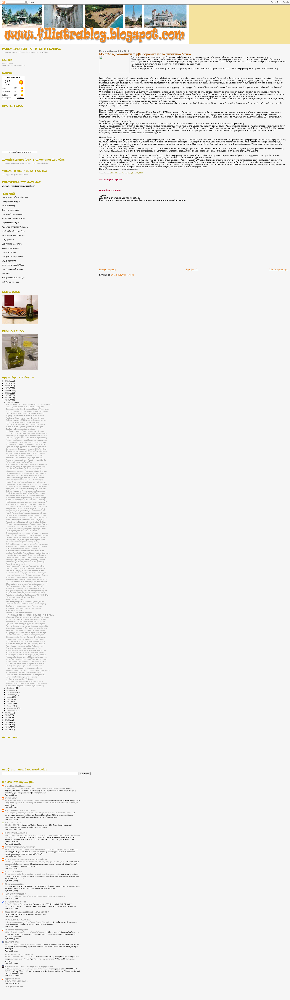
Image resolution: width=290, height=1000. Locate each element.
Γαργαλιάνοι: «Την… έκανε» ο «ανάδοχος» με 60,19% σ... (27, 526)
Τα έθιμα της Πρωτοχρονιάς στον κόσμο (20, 429)
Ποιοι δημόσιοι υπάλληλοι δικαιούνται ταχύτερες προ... (25, 635)
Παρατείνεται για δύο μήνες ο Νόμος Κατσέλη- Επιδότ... (26, 522)
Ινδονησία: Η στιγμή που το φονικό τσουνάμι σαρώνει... (26, 644)
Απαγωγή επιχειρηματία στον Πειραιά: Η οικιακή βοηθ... (26, 460)
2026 (7, 381)
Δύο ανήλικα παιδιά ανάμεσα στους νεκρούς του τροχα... (26, 498)
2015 (7, 717)
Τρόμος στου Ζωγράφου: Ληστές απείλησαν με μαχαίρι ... (27, 619)
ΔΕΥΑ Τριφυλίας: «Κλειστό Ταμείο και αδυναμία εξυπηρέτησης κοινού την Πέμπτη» (35, 849)
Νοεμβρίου (10, 688)
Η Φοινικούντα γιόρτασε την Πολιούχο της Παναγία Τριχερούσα (28, 922)
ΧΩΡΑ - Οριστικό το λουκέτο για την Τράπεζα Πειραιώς (25, 932)
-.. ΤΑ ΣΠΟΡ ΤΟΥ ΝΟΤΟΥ (15, 894)
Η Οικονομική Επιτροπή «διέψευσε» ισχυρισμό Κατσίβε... (27, 529)
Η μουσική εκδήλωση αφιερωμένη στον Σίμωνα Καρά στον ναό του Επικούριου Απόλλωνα (38, 813)
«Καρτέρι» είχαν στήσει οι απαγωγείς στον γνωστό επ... (26, 560)
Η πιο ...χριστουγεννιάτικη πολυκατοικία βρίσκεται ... (25, 668)
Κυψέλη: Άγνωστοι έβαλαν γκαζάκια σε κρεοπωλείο (25, 416)
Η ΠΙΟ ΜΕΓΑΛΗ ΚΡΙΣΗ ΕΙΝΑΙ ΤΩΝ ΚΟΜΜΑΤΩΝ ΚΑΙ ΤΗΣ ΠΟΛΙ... (30, 615)
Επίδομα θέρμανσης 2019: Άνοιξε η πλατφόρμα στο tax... (26, 420)
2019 (7, 398)
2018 (7, 400)
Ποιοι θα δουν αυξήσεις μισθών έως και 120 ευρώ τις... (26, 566)
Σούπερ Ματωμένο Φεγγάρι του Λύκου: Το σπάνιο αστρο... (27, 544)
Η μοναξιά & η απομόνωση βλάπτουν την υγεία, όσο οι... (26, 555)
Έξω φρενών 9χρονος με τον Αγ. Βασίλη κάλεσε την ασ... (27, 591)
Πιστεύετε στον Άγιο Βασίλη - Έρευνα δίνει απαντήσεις (26, 604)
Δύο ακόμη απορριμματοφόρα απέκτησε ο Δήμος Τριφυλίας (27, 524)
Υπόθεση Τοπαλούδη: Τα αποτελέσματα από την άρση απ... (28, 553)
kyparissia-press (12, 979)
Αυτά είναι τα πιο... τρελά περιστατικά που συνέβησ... (25, 427)
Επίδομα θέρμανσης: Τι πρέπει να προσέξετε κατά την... (26, 491)
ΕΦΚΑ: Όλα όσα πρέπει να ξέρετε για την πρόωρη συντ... (27, 582)
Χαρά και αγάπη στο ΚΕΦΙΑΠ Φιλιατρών (20, 679)
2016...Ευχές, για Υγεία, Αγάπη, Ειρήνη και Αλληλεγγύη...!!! (26, 969)
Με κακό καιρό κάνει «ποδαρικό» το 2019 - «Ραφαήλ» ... (26, 453)
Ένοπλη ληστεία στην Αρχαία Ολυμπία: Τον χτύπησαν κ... (27, 451)
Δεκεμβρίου (10, 402)
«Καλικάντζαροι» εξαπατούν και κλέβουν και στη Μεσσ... (26, 659)
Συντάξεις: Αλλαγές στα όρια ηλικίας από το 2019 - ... (25, 648)
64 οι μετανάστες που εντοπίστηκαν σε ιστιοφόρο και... (26, 675)
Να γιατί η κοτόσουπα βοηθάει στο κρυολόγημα (23, 542)
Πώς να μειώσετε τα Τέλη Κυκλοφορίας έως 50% (24, 469)
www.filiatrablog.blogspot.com (18, 786)
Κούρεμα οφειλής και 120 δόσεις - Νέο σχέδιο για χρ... (25, 652)
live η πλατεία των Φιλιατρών (13, 65)
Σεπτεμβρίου (11, 692)
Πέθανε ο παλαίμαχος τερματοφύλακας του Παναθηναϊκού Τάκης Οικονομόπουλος (35, 896)
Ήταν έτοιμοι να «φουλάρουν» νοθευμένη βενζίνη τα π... (26, 672)
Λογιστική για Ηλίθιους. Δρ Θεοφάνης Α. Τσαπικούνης (24, 800)
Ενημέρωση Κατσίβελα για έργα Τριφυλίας (21, 677)
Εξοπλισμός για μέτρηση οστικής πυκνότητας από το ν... (26, 584)
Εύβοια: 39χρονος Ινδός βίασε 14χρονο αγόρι (22, 422)
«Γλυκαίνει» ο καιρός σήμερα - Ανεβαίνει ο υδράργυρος (26, 573)
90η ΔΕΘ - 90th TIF (12, 825)
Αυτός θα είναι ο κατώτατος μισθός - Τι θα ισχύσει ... (25, 646)
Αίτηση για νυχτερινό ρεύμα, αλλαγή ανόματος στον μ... (26, 641)
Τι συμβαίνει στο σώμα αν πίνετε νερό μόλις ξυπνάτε (25, 551)
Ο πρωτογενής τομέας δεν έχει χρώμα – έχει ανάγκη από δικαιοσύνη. (30, 874)
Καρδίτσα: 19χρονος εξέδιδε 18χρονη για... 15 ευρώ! (25, 431)
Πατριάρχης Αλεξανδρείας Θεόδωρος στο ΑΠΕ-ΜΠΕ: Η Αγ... (27, 595)
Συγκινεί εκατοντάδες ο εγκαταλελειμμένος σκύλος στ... (26, 593)
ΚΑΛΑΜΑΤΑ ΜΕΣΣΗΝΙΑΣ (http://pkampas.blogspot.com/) (29, 966)
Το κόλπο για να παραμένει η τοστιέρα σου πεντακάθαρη (26, 546)
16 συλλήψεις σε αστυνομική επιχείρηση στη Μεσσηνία (26, 655)
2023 (7, 388)
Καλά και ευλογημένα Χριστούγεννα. (19, 613)
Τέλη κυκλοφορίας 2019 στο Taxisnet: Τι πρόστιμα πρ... (26, 637)
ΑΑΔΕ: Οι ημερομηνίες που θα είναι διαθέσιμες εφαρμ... (26, 493)
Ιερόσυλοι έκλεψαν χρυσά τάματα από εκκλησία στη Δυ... (27, 447)
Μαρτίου (9, 706)
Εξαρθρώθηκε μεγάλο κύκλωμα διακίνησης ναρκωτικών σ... (28, 484)
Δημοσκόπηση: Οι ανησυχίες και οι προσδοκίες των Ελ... (27, 442)
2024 (7, 386)
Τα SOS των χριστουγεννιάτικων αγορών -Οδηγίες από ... (27, 628)
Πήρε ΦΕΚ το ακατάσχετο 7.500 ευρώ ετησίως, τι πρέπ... (26, 537)
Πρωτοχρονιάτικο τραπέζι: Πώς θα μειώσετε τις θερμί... (26, 413)
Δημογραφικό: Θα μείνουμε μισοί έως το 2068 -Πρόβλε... (26, 444)
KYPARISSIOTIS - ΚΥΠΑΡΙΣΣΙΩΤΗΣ (20, 847)
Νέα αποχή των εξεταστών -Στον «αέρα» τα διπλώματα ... (27, 515)
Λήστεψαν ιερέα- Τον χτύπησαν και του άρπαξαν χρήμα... (27, 486)
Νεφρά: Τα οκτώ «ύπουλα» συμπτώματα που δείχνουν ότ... (27, 513)
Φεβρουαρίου (11, 708)
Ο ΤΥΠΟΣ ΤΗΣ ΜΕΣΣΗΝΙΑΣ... (16, 981)
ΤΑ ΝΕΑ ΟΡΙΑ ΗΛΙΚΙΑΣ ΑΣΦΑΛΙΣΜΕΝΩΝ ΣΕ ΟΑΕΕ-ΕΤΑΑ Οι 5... (29, 405)
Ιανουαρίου (10, 710)
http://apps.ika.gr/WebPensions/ (15, 175)
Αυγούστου (10, 695)
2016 (7, 715)
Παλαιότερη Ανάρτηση (278, 269)
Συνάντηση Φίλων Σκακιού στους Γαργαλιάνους (23, 608)
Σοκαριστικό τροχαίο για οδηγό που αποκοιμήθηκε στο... (26, 650)
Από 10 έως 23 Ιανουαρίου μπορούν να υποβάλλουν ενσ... (27, 535)
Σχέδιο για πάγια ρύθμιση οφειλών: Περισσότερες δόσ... (26, 630)
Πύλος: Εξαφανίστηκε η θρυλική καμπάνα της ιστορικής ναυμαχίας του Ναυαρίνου (35, 862)
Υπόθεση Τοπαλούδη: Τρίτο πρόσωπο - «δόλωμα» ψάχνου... (28, 670)
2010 (7, 730)
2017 (7, 713)
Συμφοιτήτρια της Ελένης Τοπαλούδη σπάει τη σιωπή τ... (26, 633)
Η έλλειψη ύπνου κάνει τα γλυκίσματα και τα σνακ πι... (26, 664)
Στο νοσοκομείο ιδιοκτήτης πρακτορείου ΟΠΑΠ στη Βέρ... (26, 449)
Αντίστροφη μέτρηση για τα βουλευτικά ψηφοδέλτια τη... (26, 500)
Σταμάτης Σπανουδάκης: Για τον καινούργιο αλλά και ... (26, 588)
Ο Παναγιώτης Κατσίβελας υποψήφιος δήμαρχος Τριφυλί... (27, 506)
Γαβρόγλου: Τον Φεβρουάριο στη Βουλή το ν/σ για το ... (26, 478)
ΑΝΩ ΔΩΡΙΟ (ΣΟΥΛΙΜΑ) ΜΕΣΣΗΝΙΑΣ (20, 810)
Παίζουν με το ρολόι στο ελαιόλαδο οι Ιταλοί (21, 531)
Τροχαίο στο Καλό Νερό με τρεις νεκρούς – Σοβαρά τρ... (26, 509)
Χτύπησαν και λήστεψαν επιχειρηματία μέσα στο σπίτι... (26, 621)
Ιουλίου (9, 697)
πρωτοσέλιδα (15, 152)
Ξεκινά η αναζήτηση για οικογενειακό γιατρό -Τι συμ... (25, 571)
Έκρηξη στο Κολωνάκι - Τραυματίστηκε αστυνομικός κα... (27, 579)
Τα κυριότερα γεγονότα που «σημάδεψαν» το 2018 (24, 458)
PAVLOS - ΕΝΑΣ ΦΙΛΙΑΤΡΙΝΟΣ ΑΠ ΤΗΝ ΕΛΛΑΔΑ (23, 944)
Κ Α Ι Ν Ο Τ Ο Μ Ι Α (13, 823)
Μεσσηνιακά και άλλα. (14, 884)
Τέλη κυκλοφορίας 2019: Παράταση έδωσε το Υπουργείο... (27, 409)
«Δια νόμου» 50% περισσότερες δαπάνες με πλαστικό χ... (27, 464)
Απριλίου (9, 704)
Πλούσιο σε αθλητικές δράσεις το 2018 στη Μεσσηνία (25, 424)
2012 (7, 725)
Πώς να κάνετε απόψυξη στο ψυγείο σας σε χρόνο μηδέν (27, 626)
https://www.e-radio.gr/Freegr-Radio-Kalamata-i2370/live (25, 52)
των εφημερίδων (25, 152)
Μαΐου (8, 701)
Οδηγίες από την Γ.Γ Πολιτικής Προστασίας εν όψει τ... (25, 475)
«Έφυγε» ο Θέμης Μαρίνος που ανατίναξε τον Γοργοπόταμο (28, 617)
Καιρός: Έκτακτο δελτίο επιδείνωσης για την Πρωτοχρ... (26, 482)
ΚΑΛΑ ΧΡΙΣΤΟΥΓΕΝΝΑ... (15, 599)
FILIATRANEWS (12, 942)
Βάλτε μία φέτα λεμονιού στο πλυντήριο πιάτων (23, 548)
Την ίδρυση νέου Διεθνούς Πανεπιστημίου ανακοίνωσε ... (26, 489)
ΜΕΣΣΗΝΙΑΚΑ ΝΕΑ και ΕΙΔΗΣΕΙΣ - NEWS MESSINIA (27, 912)
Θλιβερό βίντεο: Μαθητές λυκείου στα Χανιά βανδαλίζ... (26, 639)
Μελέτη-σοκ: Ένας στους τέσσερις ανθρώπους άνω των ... (27, 683)
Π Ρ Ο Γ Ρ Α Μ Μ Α (12, 904)
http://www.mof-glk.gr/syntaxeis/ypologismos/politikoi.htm (25, 163)
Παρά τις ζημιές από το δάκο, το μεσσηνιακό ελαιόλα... (25, 586)
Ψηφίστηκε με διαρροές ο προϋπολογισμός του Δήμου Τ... (27, 502)
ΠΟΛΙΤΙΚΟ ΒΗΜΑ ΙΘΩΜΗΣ (16, 833)
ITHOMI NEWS (11, 798)
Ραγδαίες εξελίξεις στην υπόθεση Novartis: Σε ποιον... (25, 418)
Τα (9, 152)
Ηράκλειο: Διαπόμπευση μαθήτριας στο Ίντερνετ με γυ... (26, 624)
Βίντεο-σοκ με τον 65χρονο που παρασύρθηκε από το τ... (27, 436)
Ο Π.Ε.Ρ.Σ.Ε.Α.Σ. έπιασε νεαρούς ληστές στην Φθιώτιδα (26, 433)
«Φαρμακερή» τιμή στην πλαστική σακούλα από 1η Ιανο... (27, 471)
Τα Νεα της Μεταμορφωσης (16, 930)
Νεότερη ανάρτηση (107, 269)
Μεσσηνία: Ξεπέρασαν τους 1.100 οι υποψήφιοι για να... (26, 657)
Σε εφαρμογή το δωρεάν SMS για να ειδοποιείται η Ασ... (26, 511)
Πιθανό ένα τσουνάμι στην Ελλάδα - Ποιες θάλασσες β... (26, 557)
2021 (7, 393)
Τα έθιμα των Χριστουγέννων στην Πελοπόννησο (24, 606)
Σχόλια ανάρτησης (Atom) (122, 275)
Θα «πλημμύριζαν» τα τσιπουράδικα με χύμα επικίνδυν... (26, 473)
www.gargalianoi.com (14, 987)
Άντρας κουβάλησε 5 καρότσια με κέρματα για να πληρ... (26, 661)
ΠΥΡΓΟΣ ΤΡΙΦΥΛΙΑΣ (13, 872)
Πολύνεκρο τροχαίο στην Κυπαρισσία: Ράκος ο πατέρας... (27, 438)
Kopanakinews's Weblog (15, 902)
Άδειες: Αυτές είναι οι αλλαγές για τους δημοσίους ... (24, 577)
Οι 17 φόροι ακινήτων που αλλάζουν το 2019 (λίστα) (25, 407)
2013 (7, 722)
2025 (7, 383)
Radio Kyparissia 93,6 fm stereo (19, 954)
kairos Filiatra (13, 77)
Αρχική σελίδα (192, 269)
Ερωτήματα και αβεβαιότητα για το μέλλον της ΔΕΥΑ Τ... (26, 681)
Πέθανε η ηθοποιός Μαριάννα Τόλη (19, 462)
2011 (7, 727)
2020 (7, 395)
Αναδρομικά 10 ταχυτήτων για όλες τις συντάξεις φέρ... (25, 686)
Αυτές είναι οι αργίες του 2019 (16, 564)
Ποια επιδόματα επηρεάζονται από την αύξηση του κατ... (26, 568)
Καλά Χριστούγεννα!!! (14, 610)
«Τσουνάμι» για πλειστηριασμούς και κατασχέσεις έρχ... (26, 562)
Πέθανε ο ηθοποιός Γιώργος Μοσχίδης (20, 597)
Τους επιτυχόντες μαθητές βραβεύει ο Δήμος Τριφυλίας (25, 504)
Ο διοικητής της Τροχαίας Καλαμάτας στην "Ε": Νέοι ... (25, 455)
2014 (7, 720)
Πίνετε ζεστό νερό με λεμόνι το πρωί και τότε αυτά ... (25, 666)
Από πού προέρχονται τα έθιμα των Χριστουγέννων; (25, 602)
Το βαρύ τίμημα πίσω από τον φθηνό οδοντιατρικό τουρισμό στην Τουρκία (32, 788)
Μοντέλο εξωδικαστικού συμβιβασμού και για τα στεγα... (26, 440)
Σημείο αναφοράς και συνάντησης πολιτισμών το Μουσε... (27, 533)
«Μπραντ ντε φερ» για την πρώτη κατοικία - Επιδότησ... (26, 495)
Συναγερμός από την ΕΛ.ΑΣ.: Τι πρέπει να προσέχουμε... (27, 517)
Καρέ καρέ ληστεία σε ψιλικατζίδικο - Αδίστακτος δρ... (25, 480)
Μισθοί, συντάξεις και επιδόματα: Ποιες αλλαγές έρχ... (25, 520)
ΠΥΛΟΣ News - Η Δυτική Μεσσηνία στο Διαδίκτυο (26, 859)
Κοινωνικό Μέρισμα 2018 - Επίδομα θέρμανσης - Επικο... (27, 575)
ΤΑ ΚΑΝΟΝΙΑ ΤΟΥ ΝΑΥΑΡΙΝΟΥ (18, 920)
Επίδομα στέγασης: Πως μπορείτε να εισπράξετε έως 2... (26, 467)
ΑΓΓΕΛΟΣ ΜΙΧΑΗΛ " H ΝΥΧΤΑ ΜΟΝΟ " (20, 957)
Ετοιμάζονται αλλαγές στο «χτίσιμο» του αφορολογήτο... (26, 540)
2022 (7, 391)
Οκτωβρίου (10, 690)
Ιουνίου (9, 699)
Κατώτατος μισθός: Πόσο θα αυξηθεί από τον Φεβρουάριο (27, 411)
